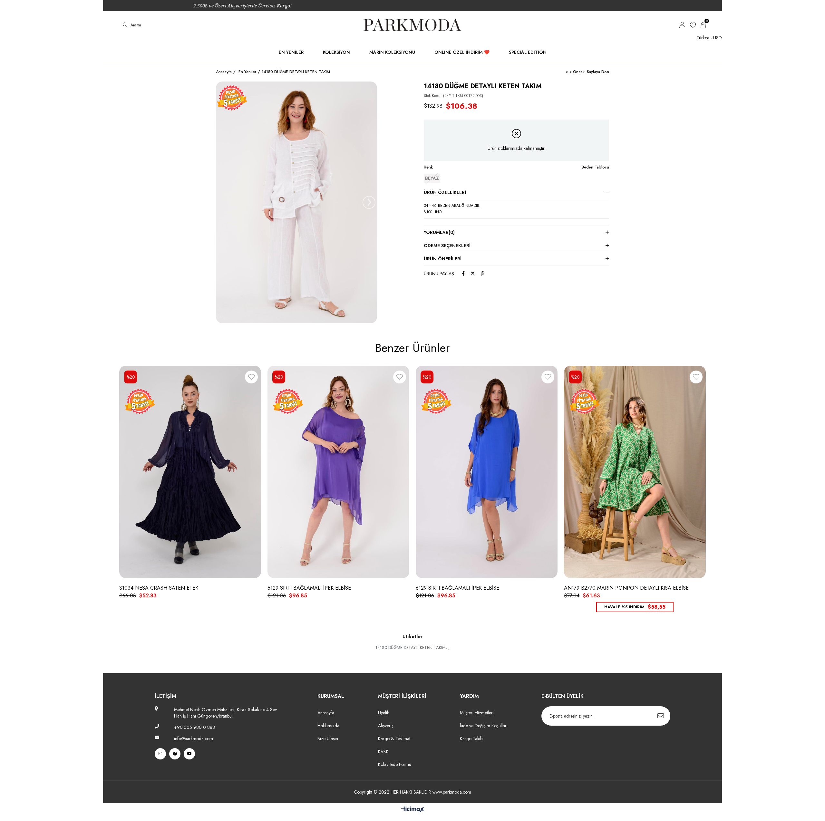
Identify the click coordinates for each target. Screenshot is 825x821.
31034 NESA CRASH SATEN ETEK (158, 588)
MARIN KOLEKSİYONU (392, 52)
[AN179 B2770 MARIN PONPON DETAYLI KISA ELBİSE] (635, 472)
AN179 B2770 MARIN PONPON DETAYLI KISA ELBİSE (626, 588)
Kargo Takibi (471, 738)
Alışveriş (385, 725)
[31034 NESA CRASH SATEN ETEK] (190, 472)
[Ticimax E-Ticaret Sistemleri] (412, 810)
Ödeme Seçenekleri (447, 245)
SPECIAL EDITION (528, 52)
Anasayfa (325, 713)
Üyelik (383, 713)
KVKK (383, 751)
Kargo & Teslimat (394, 738)
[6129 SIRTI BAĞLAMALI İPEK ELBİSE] (338, 472)
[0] (703, 25)
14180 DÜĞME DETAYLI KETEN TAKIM (410, 647)
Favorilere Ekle (251, 378)
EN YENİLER (291, 52)
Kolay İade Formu (395, 764)
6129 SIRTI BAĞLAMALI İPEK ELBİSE (309, 588)
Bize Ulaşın (327, 738)
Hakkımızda (328, 725)
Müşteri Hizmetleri (477, 713)
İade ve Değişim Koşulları (484, 725)
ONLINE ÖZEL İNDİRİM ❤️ (462, 52)
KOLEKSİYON (336, 52)
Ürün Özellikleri (445, 192)
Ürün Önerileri (442, 259)
